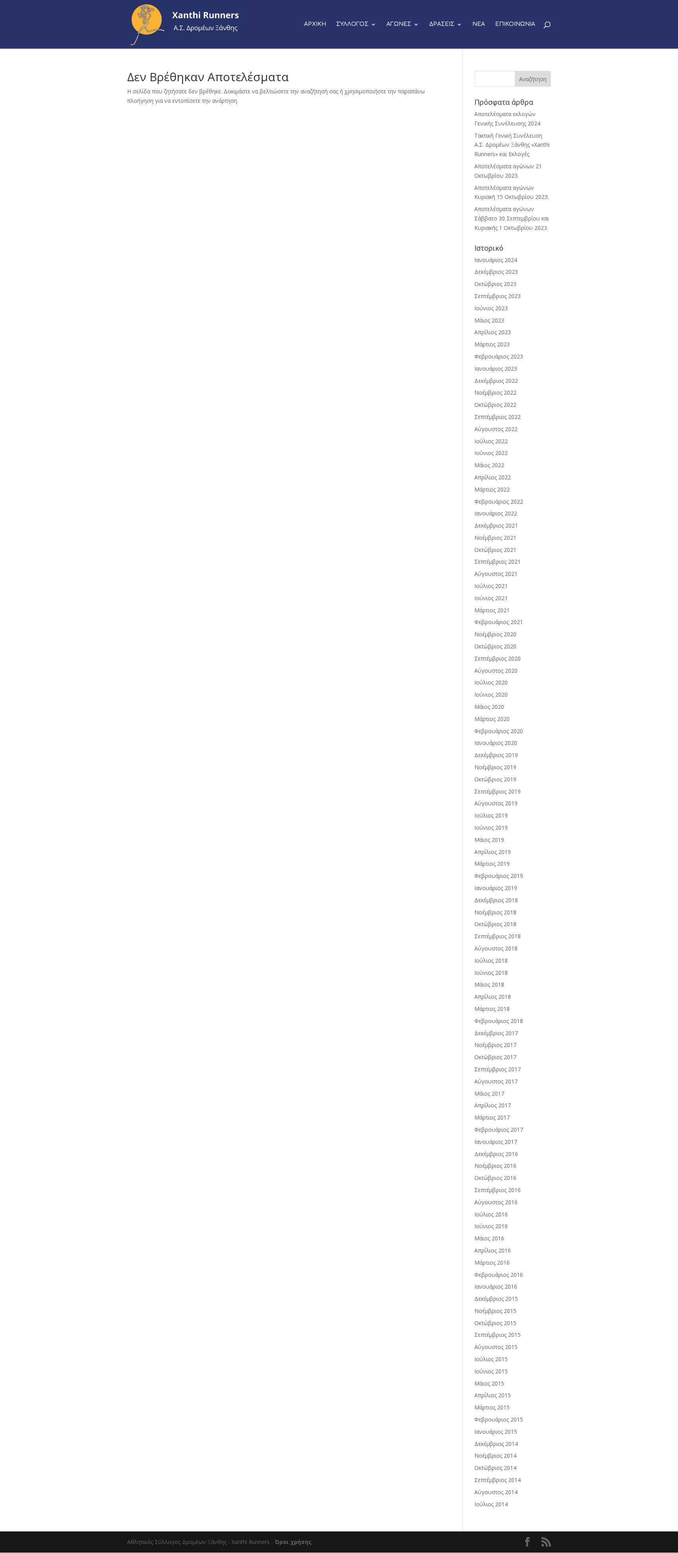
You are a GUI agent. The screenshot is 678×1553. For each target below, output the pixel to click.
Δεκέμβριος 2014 (496, 1443)
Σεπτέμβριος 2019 (497, 791)
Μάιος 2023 (489, 320)
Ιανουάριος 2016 (495, 1286)
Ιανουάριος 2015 (495, 1431)
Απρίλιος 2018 (492, 996)
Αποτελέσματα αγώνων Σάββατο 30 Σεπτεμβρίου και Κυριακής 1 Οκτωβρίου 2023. (511, 218)
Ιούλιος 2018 (491, 960)
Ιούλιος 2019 (491, 815)
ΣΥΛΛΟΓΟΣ (352, 24)
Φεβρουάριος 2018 (498, 1021)
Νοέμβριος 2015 (495, 1310)
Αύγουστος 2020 (496, 670)
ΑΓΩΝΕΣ (398, 24)
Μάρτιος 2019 (492, 863)
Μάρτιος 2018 (492, 1008)
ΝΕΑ (478, 24)
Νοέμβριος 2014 (495, 1455)
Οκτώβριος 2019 (495, 779)
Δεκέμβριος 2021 (496, 525)
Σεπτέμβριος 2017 (497, 1069)
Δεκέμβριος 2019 (496, 755)
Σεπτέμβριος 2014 (497, 1480)
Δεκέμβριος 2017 (496, 1033)
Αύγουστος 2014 (496, 1492)
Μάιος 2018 (489, 984)
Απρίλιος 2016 (492, 1250)
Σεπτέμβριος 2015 (497, 1334)
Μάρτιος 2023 (492, 344)
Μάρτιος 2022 (492, 489)
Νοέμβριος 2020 (495, 634)
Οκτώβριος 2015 (495, 1323)
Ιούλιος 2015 (491, 1359)
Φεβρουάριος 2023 (498, 356)
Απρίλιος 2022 (492, 477)
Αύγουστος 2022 (496, 429)
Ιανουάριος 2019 (495, 888)
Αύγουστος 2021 (496, 573)
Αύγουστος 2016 (496, 1202)
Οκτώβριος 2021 (495, 549)
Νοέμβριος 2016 (495, 1165)
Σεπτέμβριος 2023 (497, 296)
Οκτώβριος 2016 (495, 1178)
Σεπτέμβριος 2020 (497, 658)
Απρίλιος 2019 (492, 852)
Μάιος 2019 (489, 839)
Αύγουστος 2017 (496, 1081)
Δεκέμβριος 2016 (496, 1154)
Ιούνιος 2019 (491, 827)
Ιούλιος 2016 (491, 1214)
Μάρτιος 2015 (492, 1407)
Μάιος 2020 (489, 706)
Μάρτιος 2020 (492, 719)
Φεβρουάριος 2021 (498, 622)
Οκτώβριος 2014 (495, 1467)
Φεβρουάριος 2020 (498, 731)
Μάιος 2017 (489, 1093)
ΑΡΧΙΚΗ (315, 24)
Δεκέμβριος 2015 (496, 1298)
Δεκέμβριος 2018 (496, 900)
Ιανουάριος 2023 (495, 368)
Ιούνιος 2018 (491, 972)
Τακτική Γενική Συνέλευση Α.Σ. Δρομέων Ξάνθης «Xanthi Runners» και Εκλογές (512, 145)
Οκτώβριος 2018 (495, 924)
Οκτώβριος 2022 (495, 404)
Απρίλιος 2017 (492, 1105)
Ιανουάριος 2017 (495, 1141)
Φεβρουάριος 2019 (498, 875)
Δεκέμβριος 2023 (496, 271)
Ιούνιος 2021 (491, 598)
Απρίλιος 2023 (492, 332)
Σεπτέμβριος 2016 (497, 1190)
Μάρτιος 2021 (492, 610)
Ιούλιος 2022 (491, 441)
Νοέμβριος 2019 (495, 767)
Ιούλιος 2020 (491, 682)
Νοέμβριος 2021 (495, 537)
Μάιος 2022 (489, 465)
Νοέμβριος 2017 (495, 1045)
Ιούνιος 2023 (491, 308)
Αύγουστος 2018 (496, 948)
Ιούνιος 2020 (491, 694)
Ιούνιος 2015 (491, 1371)
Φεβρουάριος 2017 (498, 1129)
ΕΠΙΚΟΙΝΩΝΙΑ (515, 24)
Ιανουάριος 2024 (495, 260)
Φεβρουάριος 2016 (498, 1274)
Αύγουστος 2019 (496, 803)
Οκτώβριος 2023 (495, 284)
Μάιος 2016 (489, 1238)
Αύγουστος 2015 (496, 1347)
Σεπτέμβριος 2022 (497, 417)
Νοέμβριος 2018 (495, 912)
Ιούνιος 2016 (491, 1226)
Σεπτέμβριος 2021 (497, 561)
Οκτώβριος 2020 (495, 646)
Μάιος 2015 (489, 1383)
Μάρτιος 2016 (492, 1262)
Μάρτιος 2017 (492, 1117)
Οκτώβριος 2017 (495, 1057)
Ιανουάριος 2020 (495, 742)
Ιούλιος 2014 (491, 1504)
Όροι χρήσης (293, 1542)
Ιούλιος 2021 (491, 586)
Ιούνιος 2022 (491, 453)
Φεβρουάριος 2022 (498, 501)
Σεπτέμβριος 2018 (497, 936)
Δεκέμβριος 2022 (496, 380)
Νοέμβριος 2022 (495, 392)
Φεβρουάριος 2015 (498, 1419)
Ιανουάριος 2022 (495, 513)
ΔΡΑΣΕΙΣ (441, 24)
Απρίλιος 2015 (492, 1395)
